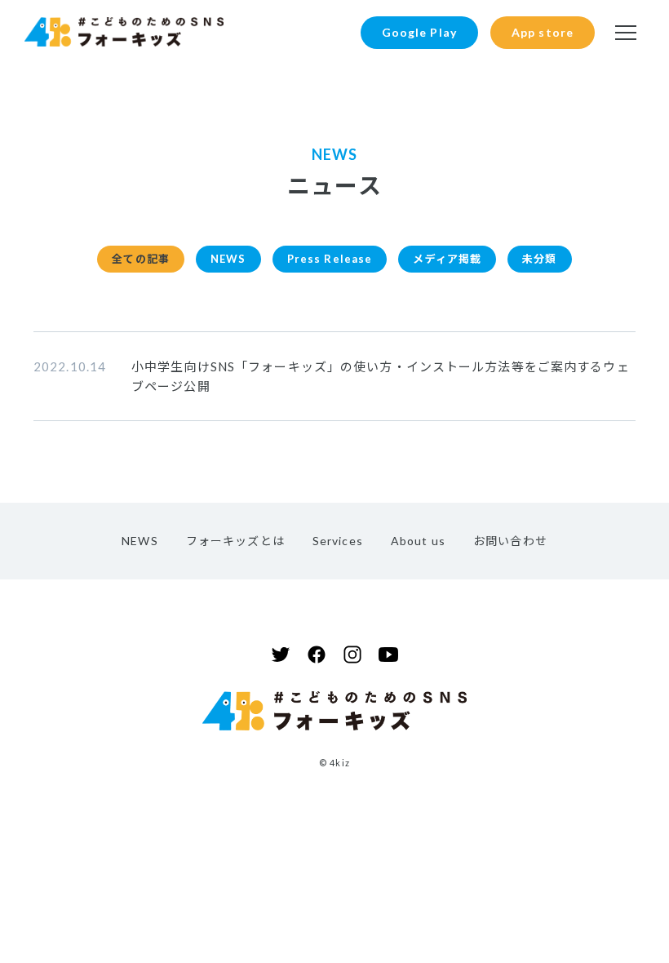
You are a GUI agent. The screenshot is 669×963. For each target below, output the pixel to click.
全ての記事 (141, 258)
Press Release (330, 258)
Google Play (419, 32)
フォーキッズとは (235, 541)
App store (543, 32)
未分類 (539, 258)
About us (418, 541)
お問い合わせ (510, 541)
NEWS (228, 258)
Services (337, 541)
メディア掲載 (447, 258)
